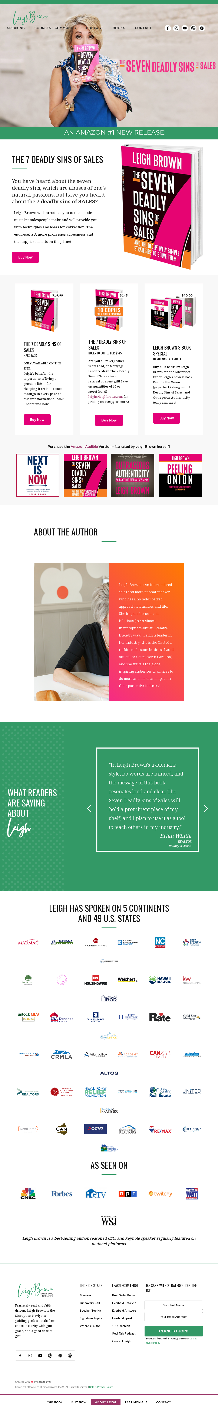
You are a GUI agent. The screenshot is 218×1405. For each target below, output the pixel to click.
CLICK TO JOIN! (173, 1331)
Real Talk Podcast (124, 1333)
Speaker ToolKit (90, 1310)
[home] (30, 12)
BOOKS (119, 28)
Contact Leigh (121, 1341)
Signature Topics (91, 1318)
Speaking (16, 28)
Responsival (44, 1381)
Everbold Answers (124, 1310)
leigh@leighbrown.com (105, 397)
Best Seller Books (124, 1295)
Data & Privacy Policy (101, 1386)
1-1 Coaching (121, 1326)
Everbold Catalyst (124, 1303)
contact (143, 28)
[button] (16, 28)
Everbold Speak (122, 1318)
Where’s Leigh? (90, 1326)
